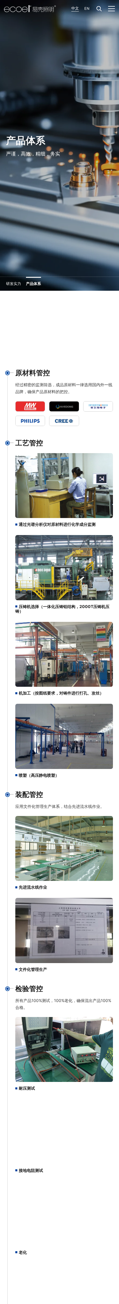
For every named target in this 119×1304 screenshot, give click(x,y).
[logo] (30, 8)
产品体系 (33, 284)
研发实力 (13, 284)
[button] (99, 8)
